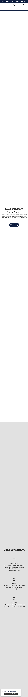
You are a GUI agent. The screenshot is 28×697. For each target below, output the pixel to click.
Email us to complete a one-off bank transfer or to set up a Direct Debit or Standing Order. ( (14, 568)
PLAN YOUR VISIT (10, 694)
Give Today (14, 225)
